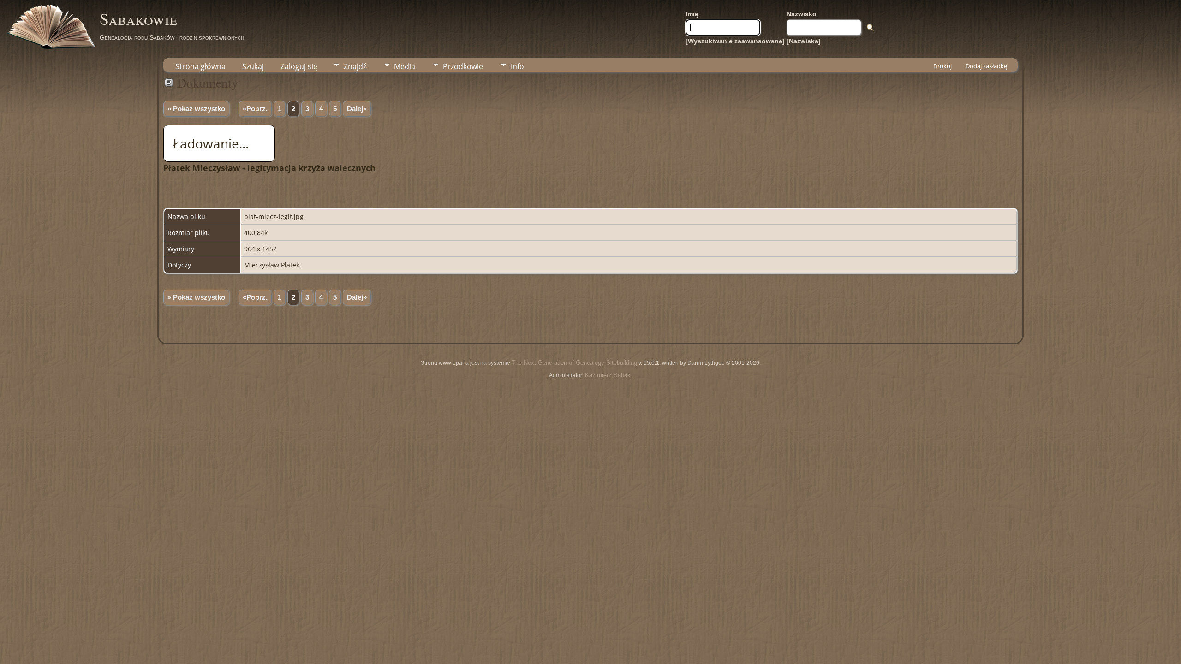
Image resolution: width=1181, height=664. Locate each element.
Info (517, 66)
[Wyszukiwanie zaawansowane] (735, 41)
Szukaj (253, 66)
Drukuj (942, 66)
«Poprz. (255, 109)
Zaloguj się (298, 66)
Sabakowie (138, 18)
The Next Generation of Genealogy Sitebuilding (574, 362)
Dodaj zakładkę (986, 66)
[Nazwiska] (804, 41)
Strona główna (200, 66)
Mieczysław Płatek (271, 265)
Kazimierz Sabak (608, 375)
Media (404, 66)
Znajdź (355, 66)
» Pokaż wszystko (196, 109)
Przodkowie (463, 66)
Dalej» (357, 109)
